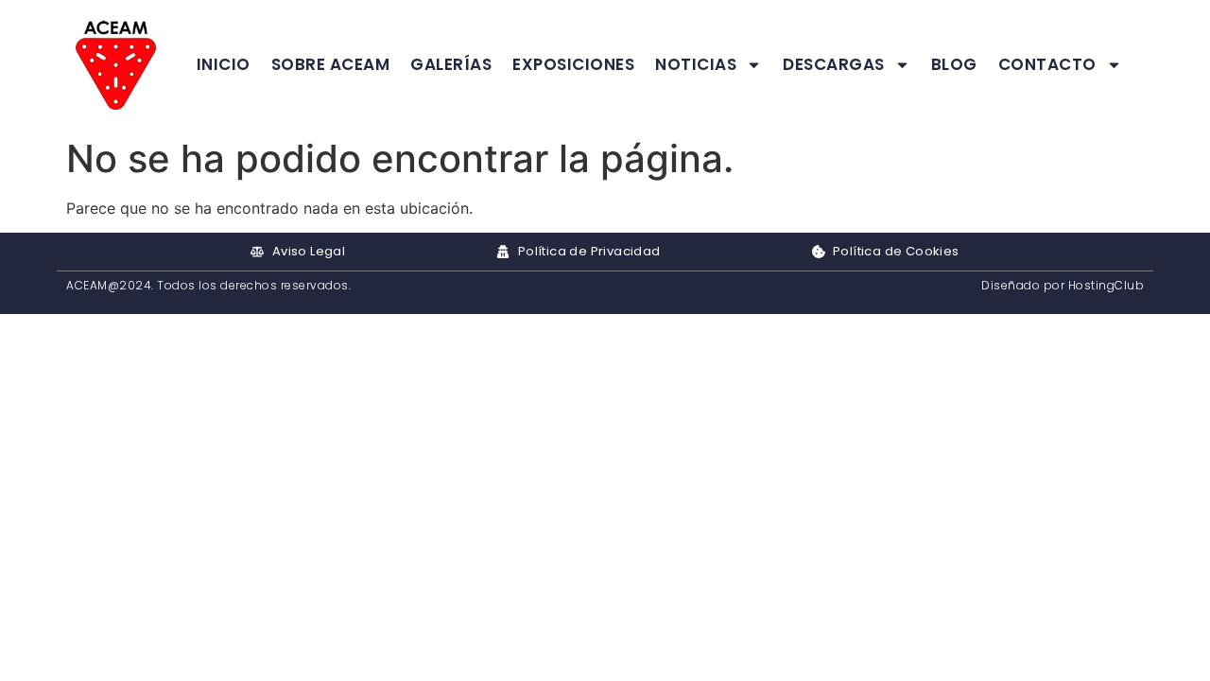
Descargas (834, 64)
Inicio (224, 64)
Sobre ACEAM (330, 64)
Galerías (451, 64)
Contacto (1047, 64)
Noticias (695, 64)
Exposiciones (573, 64)
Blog (954, 64)
